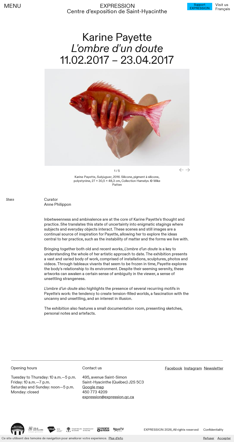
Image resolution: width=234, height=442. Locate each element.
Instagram (193, 368)
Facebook (173, 368)
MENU (12, 6)
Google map (93, 387)
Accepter (224, 438)
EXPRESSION (117, 6)
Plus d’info (116, 438)
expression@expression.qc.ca (108, 397)
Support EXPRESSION (200, 6)
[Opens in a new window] (35, 429)
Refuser (208, 438)
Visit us (221, 5)
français (222, 9)
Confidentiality (213, 430)
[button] (181, 170)
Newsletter (213, 368)
